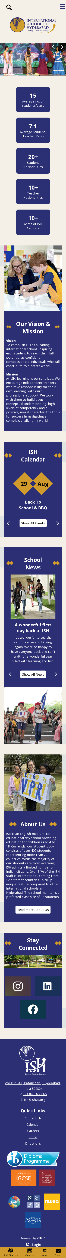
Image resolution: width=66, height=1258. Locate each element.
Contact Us (33, 1118)
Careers (33, 1131)
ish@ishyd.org (34, 1100)
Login (33, 1244)
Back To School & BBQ (33, 505)
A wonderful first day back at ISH (33, 627)
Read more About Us (33, 910)
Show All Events (33, 523)
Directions (33, 1143)
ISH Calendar (33, 455)
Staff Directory (11, 1255)
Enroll (33, 1137)
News (44, 1255)
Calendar (33, 1124)
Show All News (33, 674)
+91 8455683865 (35, 1094)
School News (33, 563)
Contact (58, 1255)
